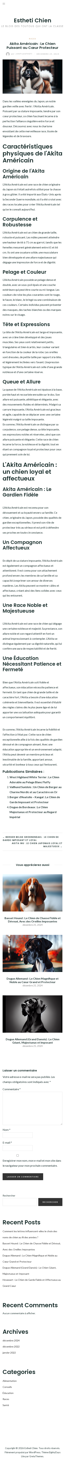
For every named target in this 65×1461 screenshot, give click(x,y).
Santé (6, 1405)
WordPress (34, 1452)
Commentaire (12, 1089)
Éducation (8, 1392)
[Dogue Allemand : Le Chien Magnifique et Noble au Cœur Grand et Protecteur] (32, 953)
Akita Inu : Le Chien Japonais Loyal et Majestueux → (37, 845)
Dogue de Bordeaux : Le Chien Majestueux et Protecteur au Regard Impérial (33, 812)
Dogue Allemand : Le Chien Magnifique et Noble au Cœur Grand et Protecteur (33, 980)
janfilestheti (22, 54)
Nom (6, 1129)
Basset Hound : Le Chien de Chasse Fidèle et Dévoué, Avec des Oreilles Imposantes (33, 919)
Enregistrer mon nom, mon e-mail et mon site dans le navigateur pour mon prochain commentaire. (32, 1163)
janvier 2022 (9, 1352)
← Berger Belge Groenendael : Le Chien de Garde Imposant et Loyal (31, 839)
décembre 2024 (11, 1340)
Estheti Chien (32, 20)
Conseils (7, 1386)
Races (32, 39)
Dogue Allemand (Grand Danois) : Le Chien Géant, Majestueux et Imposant (32, 1041)
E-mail (7, 1142)
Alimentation (10, 1380)
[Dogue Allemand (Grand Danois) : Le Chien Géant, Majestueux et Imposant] (32, 1013)
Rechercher (9, 1195)
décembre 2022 (11, 1346)
